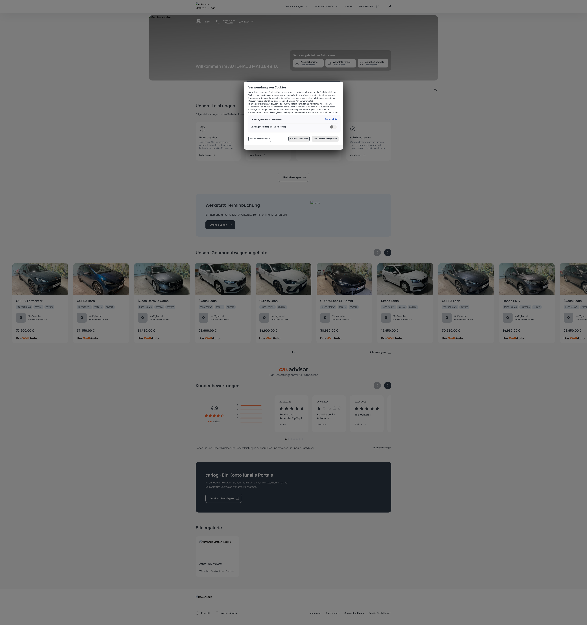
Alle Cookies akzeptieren (325, 139)
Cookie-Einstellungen (260, 139)
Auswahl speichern (299, 139)
